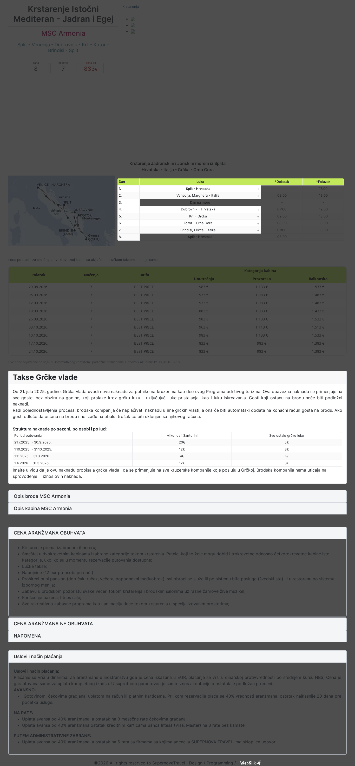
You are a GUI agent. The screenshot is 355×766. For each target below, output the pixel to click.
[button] (177, 496)
